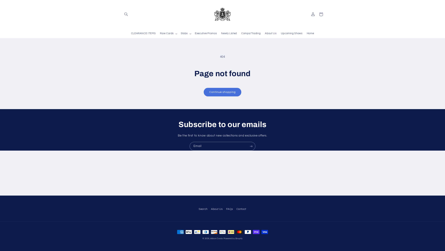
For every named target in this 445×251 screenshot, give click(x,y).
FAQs (229, 209)
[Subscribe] (251, 146)
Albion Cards (216, 238)
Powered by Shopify (233, 238)
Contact (241, 209)
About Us (216, 209)
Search (203, 209)
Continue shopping (222, 92)
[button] (126, 14)
